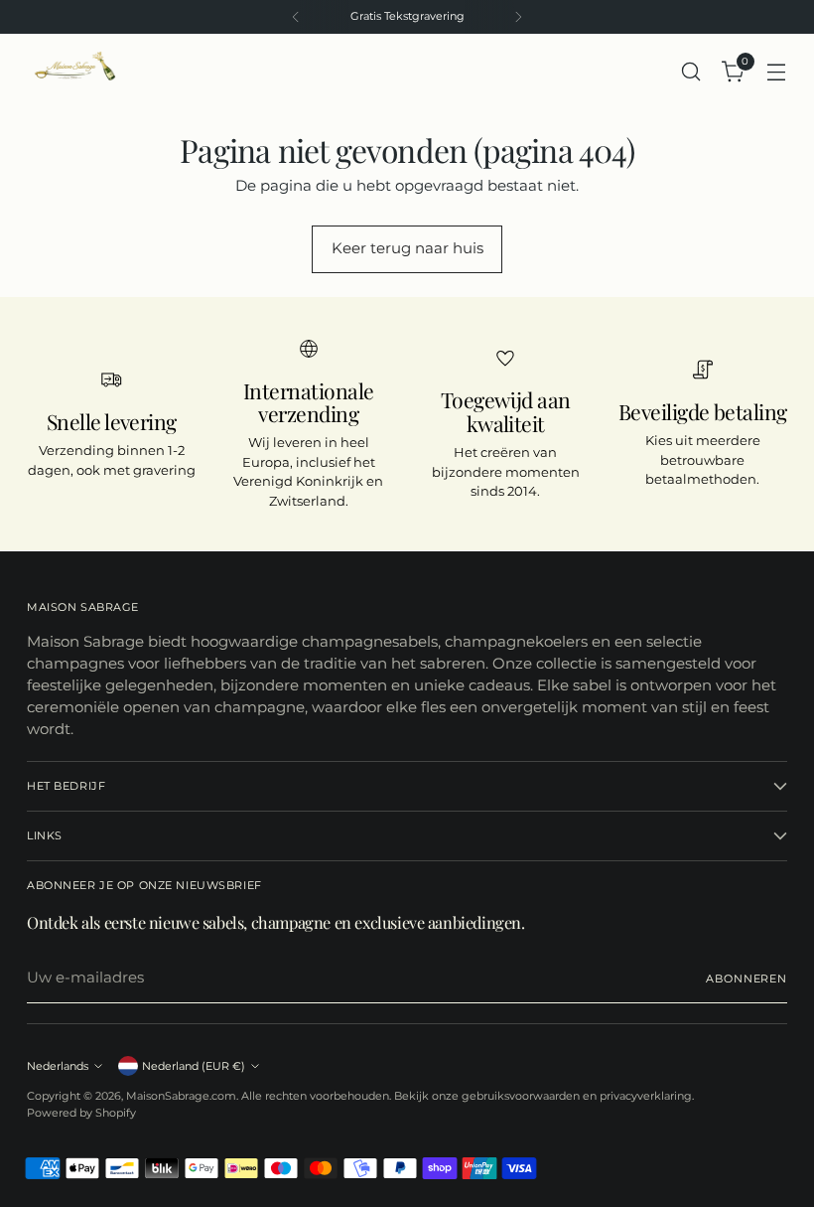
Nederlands (57, 1066)
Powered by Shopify (81, 1113)
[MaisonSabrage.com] (71, 71)
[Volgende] (518, 17)
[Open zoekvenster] (691, 71)
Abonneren (746, 978)
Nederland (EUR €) (193, 1066)
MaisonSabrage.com (181, 1096)
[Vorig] (296, 17)
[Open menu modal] (776, 71)
